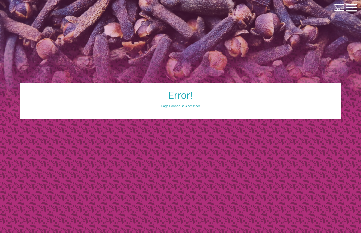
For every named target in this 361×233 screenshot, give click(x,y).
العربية (339, 8)
